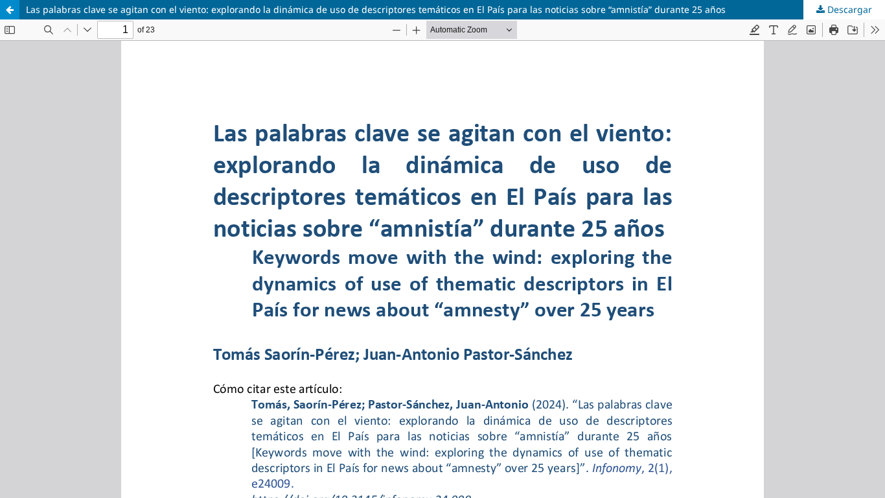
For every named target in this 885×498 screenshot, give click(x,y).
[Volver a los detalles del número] (9, 9)
